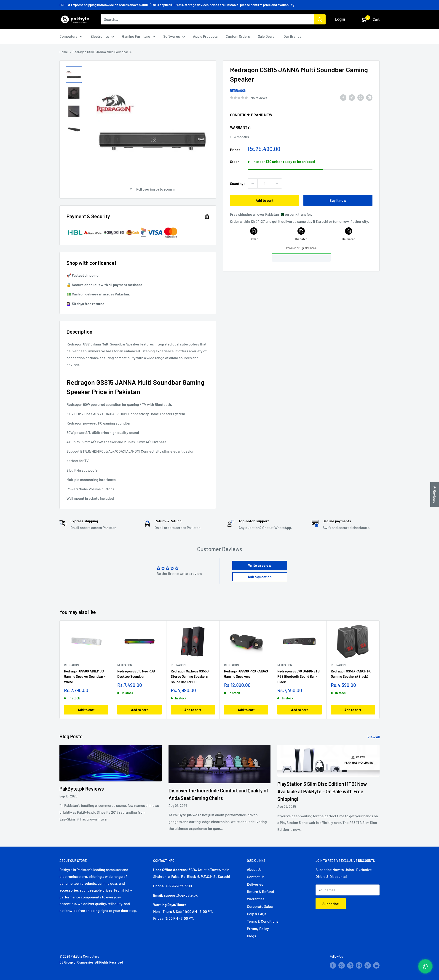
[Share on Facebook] (343, 97)
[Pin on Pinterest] (352, 97)
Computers (68, 36)
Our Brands (292, 36)
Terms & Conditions (262, 921)
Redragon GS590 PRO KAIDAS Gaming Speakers (246, 673)
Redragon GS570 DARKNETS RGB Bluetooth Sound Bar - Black (298, 676)
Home (63, 52)
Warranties (256, 899)
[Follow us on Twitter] (341, 965)
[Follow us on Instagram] (359, 965)
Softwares (171, 36)
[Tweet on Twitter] (360, 97)
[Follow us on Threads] (350, 965)
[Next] (380, 670)
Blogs (251, 936)
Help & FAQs (256, 913)
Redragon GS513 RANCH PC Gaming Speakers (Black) (351, 673)
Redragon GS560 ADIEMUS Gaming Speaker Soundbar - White (84, 676)
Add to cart (264, 200)
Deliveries (255, 884)
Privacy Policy (258, 928)
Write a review (259, 565)
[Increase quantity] (277, 184)
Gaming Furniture (136, 36)
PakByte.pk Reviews (81, 788)
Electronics (100, 36)
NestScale (310, 248)
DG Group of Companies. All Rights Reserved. (91, 962)
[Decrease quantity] (252, 184)
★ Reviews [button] (435, 494)
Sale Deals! (267, 36)
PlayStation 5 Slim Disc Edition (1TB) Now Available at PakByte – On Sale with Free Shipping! (322, 791)
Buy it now (337, 200)
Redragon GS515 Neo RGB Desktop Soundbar (136, 673)
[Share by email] (369, 97)
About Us (254, 869)
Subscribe (330, 903)
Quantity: (237, 183)
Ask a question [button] (260, 576)
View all (373, 737)
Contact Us (256, 876)
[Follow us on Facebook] (333, 965)
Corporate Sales (260, 906)
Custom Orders (238, 36)
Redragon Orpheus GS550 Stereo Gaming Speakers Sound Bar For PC (190, 676)
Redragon (238, 91)
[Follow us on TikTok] (367, 965)
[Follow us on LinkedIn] (376, 965)
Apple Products (205, 36)
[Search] (320, 19)
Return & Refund (260, 891)
